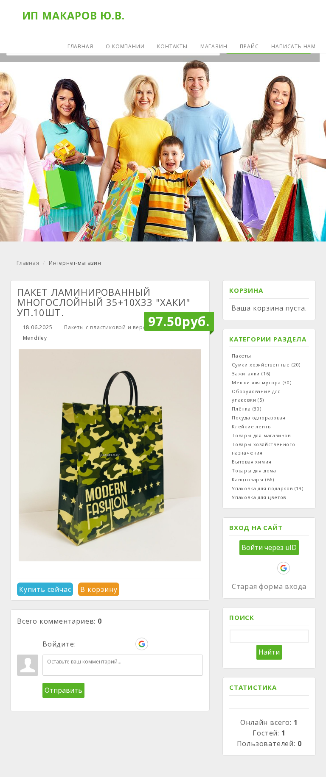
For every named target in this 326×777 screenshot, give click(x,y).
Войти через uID (269, 547)
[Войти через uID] (84, 644)
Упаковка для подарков (268, 488)
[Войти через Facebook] (113, 644)
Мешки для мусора (262, 382)
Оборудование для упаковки (256, 395)
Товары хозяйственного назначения (263, 448)
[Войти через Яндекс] (127, 644)
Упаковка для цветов (259, 497)
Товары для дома (254, 470)
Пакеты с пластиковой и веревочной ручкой (126, 327)
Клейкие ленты (252, 426)
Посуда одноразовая (258, 417)
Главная (28, 262)
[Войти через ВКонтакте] (98, 644)
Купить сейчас (45, 589)
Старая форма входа (269, 586)
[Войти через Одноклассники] (156, 644)
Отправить (63, 690)
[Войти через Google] (141, 644)
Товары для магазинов (261, 435)
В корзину (98, 589)
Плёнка (246, 408)
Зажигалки (251, 373)
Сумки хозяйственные (266, 364)
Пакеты (241, 355)
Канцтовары (253, 479)
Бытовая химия (251, 461)
